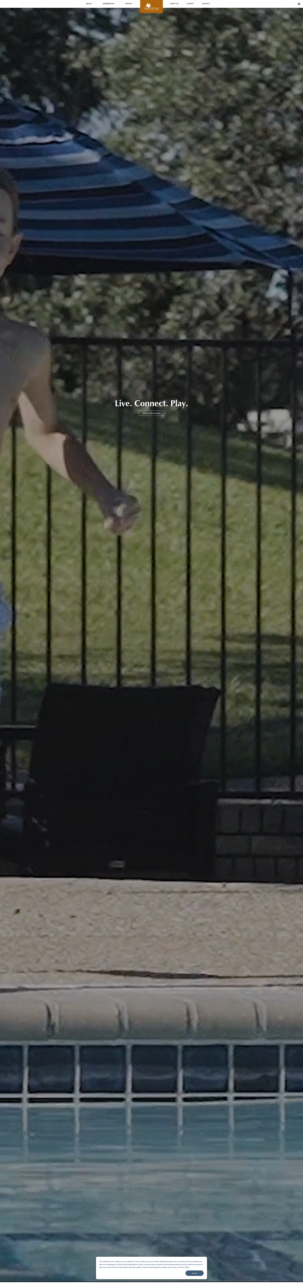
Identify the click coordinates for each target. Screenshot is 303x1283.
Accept (194, 1273)
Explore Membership (151, 413)
